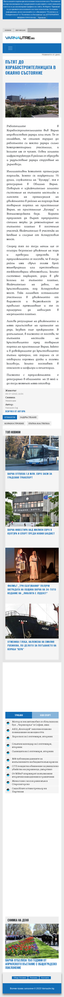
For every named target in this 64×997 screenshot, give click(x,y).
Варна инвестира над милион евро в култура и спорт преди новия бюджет (31, 531)
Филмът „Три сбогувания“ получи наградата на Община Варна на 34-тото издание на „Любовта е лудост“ (31, 589)
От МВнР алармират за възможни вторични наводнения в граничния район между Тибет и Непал (33, 776)
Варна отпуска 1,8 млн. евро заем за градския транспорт (29, 475)
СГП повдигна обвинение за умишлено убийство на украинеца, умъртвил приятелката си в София (35, 769)
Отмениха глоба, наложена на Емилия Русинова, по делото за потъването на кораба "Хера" (31, 645)
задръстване (28, 417)
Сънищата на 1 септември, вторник (33, 751)
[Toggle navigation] (10, 48)
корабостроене (14, 423)
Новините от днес (51, 54)
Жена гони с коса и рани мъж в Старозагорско (30, 782)
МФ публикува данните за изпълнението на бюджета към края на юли (35, 761)
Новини (8, 30)
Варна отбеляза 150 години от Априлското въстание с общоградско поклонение (31, 963)
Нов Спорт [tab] (45, 715)
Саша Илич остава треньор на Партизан (29, 789)
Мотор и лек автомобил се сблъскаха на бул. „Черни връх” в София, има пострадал (35, 724)
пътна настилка (39, 423)
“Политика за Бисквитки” (32, 14)
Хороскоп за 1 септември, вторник (32, 736)
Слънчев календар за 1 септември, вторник (32, 745)
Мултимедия (20, 30)
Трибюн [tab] (19, 715)
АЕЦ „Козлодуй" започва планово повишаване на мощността (32, 730)
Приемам (42, 17)
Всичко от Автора (15, 411)
